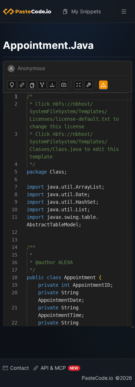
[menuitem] (30, 11)
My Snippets (86, 11)
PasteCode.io (97, 378)
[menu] (67, 11)
